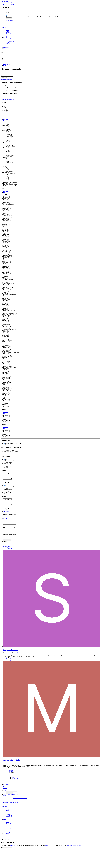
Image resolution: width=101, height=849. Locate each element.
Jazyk (4, 790)
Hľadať (7, 42)
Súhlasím (3, 847)
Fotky (6, 109)
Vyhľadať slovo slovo (14, 89)
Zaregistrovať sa (6, 22)
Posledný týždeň (8, 462)
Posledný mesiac (8, 463)
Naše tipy (8, 43)
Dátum (7, 547)
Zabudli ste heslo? (10, 20)
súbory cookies (13, 845)
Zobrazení (6, 532)
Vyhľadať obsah (7, 539)
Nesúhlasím (9, 847)
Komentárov (6, 511)
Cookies (5, 795)
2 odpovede (8, 658)
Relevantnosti (9, 548)
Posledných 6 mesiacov (10, 464)
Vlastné (6, 467)
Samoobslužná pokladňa (11, 760)
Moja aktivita (9, 39)
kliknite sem (47, 845)
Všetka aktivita (9, 38)
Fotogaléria (8, 32)
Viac (7, 36)
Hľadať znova (3, 77)
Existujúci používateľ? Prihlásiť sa (11, 4)
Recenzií (5, 525)
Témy (6, 106)
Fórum (7, 30)
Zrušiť (5, 541)
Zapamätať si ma (9, 16)
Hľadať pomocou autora (8, 99)
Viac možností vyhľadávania (7, 79)
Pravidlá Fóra (9, 33)
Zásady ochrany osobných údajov (10, 794)
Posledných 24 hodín (9, 460)
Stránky (6, 111)
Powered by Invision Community (20, 798)
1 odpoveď (8, 769)
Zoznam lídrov (9, 35)
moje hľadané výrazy (11, 450)
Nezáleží (7, 459)
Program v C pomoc (10, 650)
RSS (4, 782)
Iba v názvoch (8, 444)
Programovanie (19, 652)
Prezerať (5, 27)
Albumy (7, 110)
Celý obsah (7, 105)
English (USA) (9, 793)
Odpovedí (5, 518)
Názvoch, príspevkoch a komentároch (13, 443)
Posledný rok (8, 466)
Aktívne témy (12, 41)
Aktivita (5, 37)
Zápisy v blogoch (9, 107)
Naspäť (7, 809)
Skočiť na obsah (4, 1)
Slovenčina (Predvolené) (11, 791)
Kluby (7, 28)
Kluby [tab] (4, 120)
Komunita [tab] (5, 119)
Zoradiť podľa (6, 546)
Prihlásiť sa (9, 18)
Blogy (7, 31)
